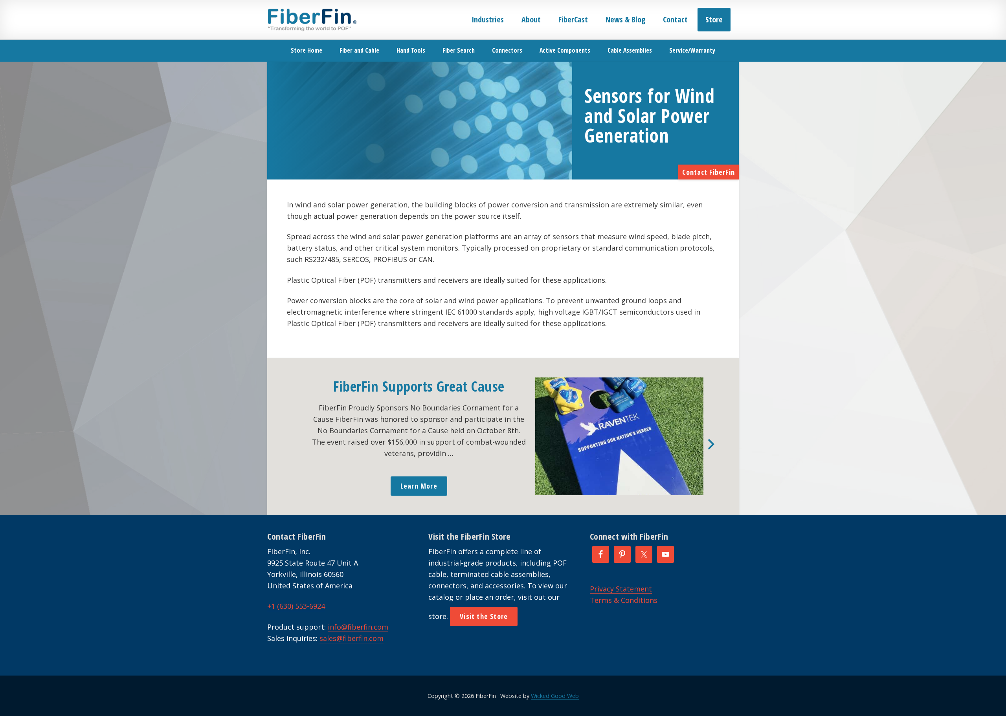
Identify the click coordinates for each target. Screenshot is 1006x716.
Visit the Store (484, 616)
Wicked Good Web (555, 696)
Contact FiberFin (708, 172)
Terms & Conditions (623, 600)
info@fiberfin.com (358, 627)
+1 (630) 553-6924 (296, 606)
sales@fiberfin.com (351, 638)
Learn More (418, 486)
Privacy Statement (621, 588)
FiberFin (311, 19)
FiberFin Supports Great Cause (419, 386)
